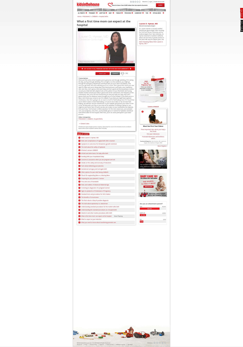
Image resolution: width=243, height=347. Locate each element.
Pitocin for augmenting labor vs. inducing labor (95, 175)
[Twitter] (157, 343)
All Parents (81, 13)
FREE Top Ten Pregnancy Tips (146, 83)
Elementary (138, 13)
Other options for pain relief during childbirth (94, 172)
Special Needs (157, 13)
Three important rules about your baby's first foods (153, 130)
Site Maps (130, 344)
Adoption (102, 13)
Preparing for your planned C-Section (92, 178)
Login (150, 1)
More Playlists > (162, 146)
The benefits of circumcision (90, 197)
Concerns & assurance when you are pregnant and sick (98, 160)
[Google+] (162, 343)
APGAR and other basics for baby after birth (94, 153)
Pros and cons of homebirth (90, 181)
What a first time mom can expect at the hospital (96, 216)
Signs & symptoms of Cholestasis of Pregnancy (95, 191)
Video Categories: (85, 117)
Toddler (118, 13)
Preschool (128, 13)
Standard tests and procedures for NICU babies (95, 194)
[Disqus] (106, 249)
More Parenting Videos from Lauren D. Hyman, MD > (151, 43)
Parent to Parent (121, 10)
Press (85, 344)
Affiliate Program (120, 344)
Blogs (134, 10)
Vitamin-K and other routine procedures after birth (96, 213)
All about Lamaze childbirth (89, 150)
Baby (110, 13)
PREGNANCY (87, 16)
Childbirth (95, 16)
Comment (115, 73)
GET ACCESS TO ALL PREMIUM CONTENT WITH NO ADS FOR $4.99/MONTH (106, 69)
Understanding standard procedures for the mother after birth (100, 207)
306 (122, 73)
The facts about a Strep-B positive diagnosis (94, 200)
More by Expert (83, 134)
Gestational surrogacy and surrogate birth (94, 169)
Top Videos (96, 10)
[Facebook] (154, 343)
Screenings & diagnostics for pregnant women (95, 188)
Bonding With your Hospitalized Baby (92, 156)
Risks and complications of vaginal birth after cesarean (98, 141)
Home (83, 10)
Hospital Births (103, 16)
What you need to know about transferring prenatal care (98, 222)
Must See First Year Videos (153, 126)
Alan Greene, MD (155, 141)
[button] (106, 47)
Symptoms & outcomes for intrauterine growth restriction (99, 144)
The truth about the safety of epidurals (93, 147)
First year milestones (153, 134)
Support (101, 344)
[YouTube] (165, 343)
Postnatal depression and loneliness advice (153, 137)
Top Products (160, 10)
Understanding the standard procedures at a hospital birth (99, 210)
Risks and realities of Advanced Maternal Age (95, 185)
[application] (106, 47)
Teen (147, 13)
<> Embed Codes (84, 123)
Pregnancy (92, 13)
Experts (109, 10)
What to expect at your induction (91, 219)
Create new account (159, 1)
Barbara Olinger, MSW (156, 143)
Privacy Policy (93, 344)
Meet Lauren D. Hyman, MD (90, 138)
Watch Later (102, 73)
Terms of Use (110, 344)
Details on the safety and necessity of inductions (96, 163)
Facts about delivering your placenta (92, 166)
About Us (144, 1)
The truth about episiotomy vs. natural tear (94, 203)
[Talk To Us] (241, 18)
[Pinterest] (160, 343)
